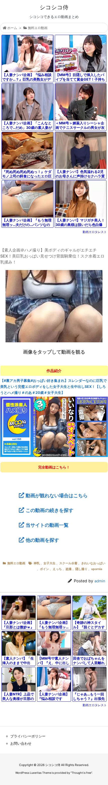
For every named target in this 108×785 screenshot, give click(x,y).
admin (99, 581)
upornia (96, 569)
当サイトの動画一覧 (47, 525)
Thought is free (81, 772)
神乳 (37, 563)
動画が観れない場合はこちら (57, 495)
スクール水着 (68, 563)
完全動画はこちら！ (54, 467)
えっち (57, 569)
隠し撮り (81, 569)
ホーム (12, 28)
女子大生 (49, 563)
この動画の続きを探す (49, 510)
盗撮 (69, 569)
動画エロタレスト (95, 232)
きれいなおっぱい (93, 563)
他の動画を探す (42, 540)
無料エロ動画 (37, 28)
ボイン (44, 569)
